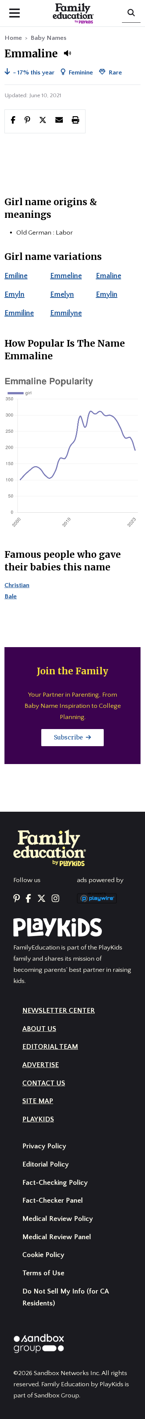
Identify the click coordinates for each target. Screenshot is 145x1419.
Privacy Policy (44, 1146)
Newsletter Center (58, 1011)
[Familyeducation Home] (49, 847)
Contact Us (43, 1083)
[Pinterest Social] (16, 899)
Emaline (108, 276)
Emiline (16, 276)
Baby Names (48, 38)
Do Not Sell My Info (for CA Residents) (65, 1298)
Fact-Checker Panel (52, 1201)
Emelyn (62, 294)
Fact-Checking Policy (55, 1183)
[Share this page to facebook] (13, 121)
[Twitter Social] (41, 899)
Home (13, 38)
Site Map (37, 1101)
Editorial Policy (45, 1164)
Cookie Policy (43, 1255)
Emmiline (19, 313)
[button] (67, 53)
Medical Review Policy (57, 1219)
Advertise (40, 1065)
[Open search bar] (131, 13)
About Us (39, 1029)
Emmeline (66, 276)
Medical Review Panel (56, 1237)
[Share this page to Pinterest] (27, 121)
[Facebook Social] (28, 899)
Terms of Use (43, 1273)
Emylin (106, 294)
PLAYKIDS (38, 1119)
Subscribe (69, 737)
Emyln (14, 294)
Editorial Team (50, 1047)
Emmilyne (66, 313)
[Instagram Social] (55, 899)
